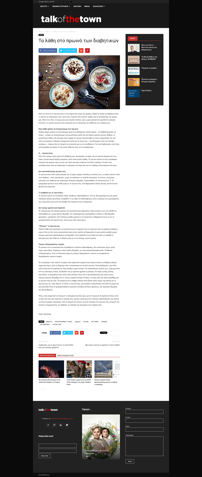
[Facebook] (59, 1)
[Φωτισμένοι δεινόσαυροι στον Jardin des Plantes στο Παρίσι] (51, 369)
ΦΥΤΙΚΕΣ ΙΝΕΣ (57, 324)
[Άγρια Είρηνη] (134, 93)
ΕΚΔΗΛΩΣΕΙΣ (98, 6)
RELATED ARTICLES (47, 356)
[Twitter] (71, 1)
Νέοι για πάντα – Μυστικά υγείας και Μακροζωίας (149, 47)
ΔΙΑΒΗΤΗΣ (49, 321)
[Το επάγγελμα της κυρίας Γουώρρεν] (101, 437)
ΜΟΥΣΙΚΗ (77, 6)
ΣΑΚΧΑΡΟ (104, 321)
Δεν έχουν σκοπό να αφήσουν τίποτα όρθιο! (102, 345)
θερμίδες (78, 321)
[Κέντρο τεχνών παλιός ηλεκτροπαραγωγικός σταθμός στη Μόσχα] (107, 369)
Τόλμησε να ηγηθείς (149, 68)
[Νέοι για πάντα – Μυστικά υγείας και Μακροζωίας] (134, 48)
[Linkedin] (67, 1)
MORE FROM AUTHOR (65, 356)
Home (41, 32)
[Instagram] (63, 1)
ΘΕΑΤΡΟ (43, 6)
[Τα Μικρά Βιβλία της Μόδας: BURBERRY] (134, 60)
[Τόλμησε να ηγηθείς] (134, 71)
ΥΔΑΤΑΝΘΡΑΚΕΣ (45, 324)
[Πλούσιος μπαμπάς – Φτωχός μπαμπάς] (134, 82)
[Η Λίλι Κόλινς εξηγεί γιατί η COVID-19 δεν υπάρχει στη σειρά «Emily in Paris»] (79, 369)
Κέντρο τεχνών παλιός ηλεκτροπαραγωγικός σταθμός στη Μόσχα (105, 382)
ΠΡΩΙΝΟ (86, 321)
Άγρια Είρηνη (146, 90)
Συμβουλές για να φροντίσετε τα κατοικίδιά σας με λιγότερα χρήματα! (56, 346)
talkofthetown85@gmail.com (62, 418)
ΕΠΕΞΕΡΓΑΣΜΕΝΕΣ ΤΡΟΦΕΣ (63, 321)
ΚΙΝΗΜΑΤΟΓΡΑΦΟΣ (60, 6)
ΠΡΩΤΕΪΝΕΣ (95, 321)
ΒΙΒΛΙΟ (87, 6)
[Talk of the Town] (101, 18)
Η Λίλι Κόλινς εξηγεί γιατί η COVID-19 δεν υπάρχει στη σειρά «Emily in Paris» (79, 382)
